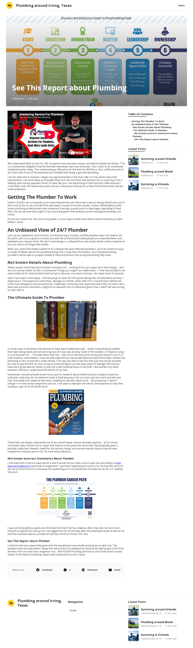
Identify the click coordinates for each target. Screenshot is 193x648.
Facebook (47, 569)
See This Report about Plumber (151, 139)
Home (181, 5)
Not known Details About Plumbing (152, 127)
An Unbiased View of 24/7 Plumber (150, 124)
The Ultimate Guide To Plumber (150, 130)
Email (117, 569)
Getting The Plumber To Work (147, 121)
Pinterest (92, 569)
